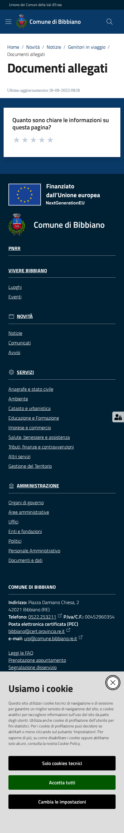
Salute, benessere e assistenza (39, 437)
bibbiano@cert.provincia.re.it (36, 631)
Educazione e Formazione (33, 417)
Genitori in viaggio (86, 47)
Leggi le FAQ (20, 652)
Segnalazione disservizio (32, 667)
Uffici (13, 521)
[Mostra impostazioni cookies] (118, 417)
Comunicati (19, 342)
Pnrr (14, 248)
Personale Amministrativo (34, 550)
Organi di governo (26, 502)
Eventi (14, 296)
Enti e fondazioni (25, 531)
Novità (33, 47)
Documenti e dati (25, 560)
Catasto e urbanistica (29, 408)
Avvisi (14, 352)
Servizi (25, 372)
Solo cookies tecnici (62, 763)
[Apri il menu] (8, 21)
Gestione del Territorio (30, 466)
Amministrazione (38, 486)
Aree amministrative (28, 512)
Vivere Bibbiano (27, 270)
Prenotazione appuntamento (37, 660)
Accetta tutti (62, 782)
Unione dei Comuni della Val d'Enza (35, 5)
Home (13, 47)
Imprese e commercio (29, 427)
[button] (109, 21)
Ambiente (18, 398)
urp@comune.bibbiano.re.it (50, 638)
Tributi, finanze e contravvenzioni (41, 446)
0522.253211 (42, 616)
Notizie (54, 47)
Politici (14, 541)
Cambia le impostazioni (62, 801)
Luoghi (15, 287)
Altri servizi (19, 456)
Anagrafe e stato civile (30, 389)
